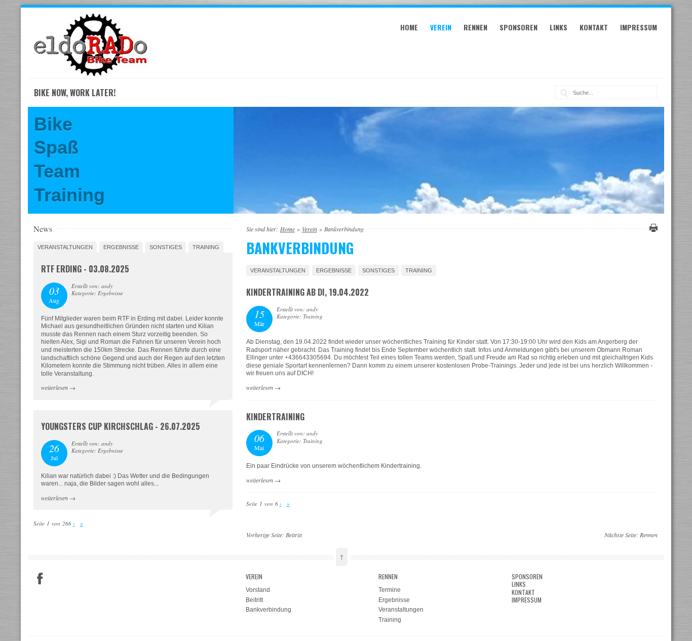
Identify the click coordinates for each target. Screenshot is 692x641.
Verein (440, 27)
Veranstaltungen (277, 270)
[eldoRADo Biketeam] (92, 73)
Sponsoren (518, 27)
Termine (389, 589)
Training (418, 270)
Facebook (40, 579)
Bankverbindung (268, 609)
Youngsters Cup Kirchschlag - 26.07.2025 (120, 426)
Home (409, 27)
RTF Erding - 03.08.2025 (85, 269)
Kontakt (594, 27)
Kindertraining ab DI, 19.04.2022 (307, 292)
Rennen (475, 27)
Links (558, 27)
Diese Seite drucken (652, 228)
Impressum (638, 27)
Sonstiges (378, 270)
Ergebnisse (334, 270)
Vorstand (258, 589)
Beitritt (294, 535)
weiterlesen (259, 387)
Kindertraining (275, 417)
